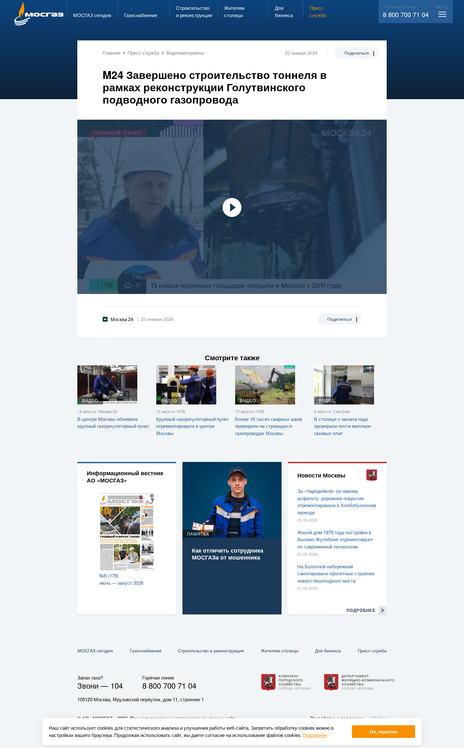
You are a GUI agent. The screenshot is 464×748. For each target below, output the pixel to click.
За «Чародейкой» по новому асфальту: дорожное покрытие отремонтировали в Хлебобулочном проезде (336, 502)
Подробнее (315, 735)
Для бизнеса (328, 650)
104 (116, 685)
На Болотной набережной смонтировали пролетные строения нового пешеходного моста (335, 573)
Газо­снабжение (146, 650)
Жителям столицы (280, 650)
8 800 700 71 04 (406, 14)
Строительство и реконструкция (211, 650)
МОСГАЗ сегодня (95, 650)
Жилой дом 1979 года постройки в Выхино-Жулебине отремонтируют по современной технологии (335, 539)
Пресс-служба (372, 650)
